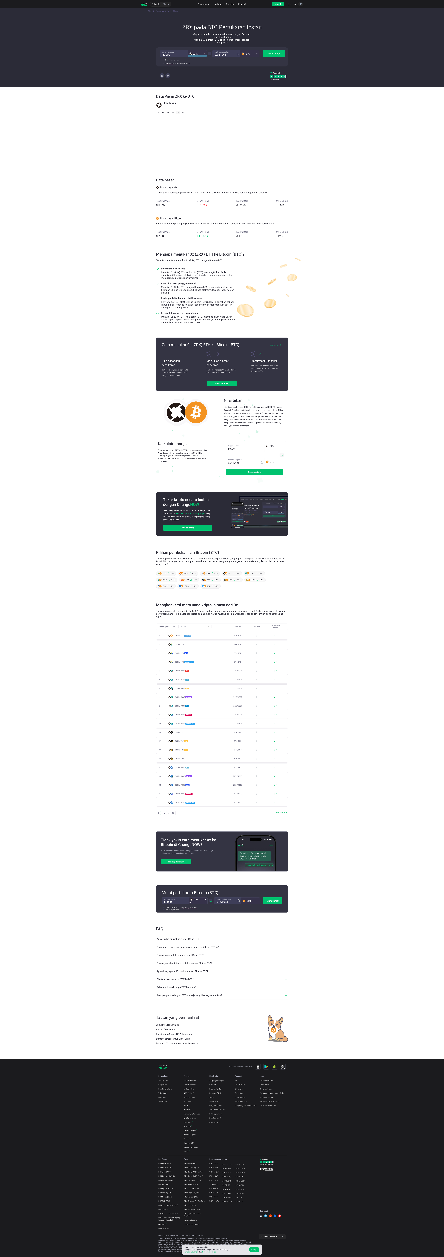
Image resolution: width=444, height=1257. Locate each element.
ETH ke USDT (240, 1181)
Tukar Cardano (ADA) (191, 1188)
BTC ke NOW (240, 1189)
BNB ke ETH (213, 1188)
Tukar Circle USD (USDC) (192, 1180)
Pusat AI (187, 1110)
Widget (211, 1097)
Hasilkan (217, 4)
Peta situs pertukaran (191, 1224)
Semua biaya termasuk (172, 60)
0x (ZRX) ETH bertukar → (169, 1024)
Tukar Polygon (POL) (191, 1197)
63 (173, 813)
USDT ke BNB (240, 1173)
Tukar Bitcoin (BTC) (190, 1164)
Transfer (230, 4)
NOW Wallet (188, 1093)
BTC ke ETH (213, 1193)
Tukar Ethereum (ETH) (191, 1168)
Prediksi (186, 1105)
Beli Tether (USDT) (164, 1172)
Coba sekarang (187, 528)
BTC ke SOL (240, 1202)
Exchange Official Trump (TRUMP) (192, 1215)
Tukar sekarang (222, 383)
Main (150, 11)
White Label (213, 1101)
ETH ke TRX (240, 1193)
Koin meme (188, 1122)
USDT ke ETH (240, 1168)
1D (158, 112)
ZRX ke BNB (181, 750)
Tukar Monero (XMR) (191, 1184)
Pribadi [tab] (155, 4)
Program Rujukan (215, 1089)
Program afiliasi (215, 1093)
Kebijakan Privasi (266, 1089)
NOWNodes (213, 1122)
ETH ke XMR (213, 1176)
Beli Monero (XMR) (165, 1197)
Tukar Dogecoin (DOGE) (192, 1193)
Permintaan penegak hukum (270, 1101)
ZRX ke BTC (183, 636)
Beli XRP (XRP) (163, 1184)
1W (163, 112)
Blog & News (162, 1085)
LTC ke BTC (226, 1189)
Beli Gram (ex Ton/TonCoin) (168, 1205)
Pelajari (242, 4)
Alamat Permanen (190, 1085)
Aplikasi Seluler (189, 1089)
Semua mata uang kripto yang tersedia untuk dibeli (169, 1219)
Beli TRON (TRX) (164, 1201)
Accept (254, 1249)
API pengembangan (216, 1081)
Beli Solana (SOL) (164, 1209)
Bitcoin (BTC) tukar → (167, 1029)
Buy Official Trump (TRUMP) (168, 1213)
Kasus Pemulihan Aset (268, 1105)
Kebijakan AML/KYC (267, 1081)
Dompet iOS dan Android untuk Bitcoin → (177, 1043)
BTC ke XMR (213, 1164)
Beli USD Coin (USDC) (165, 1180)
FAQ (236, 1081)
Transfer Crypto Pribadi (192, 1114)
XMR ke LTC (226, 1181)
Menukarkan (274, 53)
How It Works (240, 1085)
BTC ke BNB (226, 1193)
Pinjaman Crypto (190, 1135)
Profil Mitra (213, 1085)
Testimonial (162, 1101)
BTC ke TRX (240, 1185)
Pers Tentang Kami (165, 1089)
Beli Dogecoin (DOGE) (166, 1188)
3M (173, 112)
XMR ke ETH (226, 1185)
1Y (178, 112)
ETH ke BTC (213, 1180)
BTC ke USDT (214, 1168)
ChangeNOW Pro (190, 1081)
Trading (186, 1151)
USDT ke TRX (227, 1164)
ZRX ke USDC (182, 767)
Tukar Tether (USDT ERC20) (193, 1172)
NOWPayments (214, 1114)
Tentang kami (163, 1081)
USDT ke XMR (214, 1172)
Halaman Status (241, 1101)
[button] (197, 53)
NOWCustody (214, 1118)
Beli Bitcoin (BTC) (164, 1164)
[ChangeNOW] (144, 4)
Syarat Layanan (191, 1252)
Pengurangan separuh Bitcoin (245, 1105)
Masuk (278, 4)
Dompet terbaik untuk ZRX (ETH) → (174, 1038)
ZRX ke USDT (181, 671)
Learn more (274, 345)
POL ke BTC (240, 1198)
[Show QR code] (283, 1067)
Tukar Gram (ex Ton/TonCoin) (194, 1201)
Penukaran (203, 4)
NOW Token (188, 1101)
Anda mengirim (168, 52)
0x (168, 11)
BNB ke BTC (226, 1177)
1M (168, 112)
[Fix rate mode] (237, 54)
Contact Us (239, 1093)
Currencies (160, 11)
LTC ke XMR (226, 1168)
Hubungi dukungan (176, 862)
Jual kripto (162, 1224)
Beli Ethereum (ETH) (165, 1168)
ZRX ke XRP (179, 732)
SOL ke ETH (240, 1164)
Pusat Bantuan (240, 1097)
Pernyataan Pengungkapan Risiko (272, 1093)
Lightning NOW (189, 1143)
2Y (183, 112)
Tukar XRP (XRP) (190, 1205)
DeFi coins (187, 1126)
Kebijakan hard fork (267, 1097)
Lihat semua (280, 813)
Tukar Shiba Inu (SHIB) (192, 1209)
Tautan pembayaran (191, 1147)
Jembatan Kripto (190, 1130)
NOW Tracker (188, 1097)
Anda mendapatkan (222, 52)
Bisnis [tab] (166, 4)
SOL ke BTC (213, 1197)
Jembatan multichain (217, 1110)
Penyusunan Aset (215, 1105)
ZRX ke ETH (179, 644)
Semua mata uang (190, 1220)
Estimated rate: (169, 63)
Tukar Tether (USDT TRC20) (193, 1176)
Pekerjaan (162, 1097)
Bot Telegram (188, 1139)
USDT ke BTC (214, 1201)
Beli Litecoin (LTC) (164, 1193)
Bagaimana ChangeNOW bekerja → (174, 1034)
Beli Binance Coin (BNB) (166, 1176)
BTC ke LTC (239, 1177)
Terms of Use (264, 1085)
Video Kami (162, 1093)
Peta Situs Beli (163, 1228)
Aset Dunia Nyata (190, 1118)
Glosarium (238, 1089)
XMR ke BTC (213, 1184)
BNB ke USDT (227, 1202)
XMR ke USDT (227, 1198)
